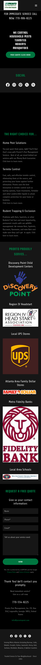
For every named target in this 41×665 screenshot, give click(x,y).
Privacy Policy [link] (11, 572)
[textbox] (20, 511)
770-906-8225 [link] (23, 18)
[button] (36, 5)
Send (20, 562)
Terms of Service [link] (24, 572)
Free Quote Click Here (20, 55)
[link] (11, 5)
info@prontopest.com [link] (20, 620)
